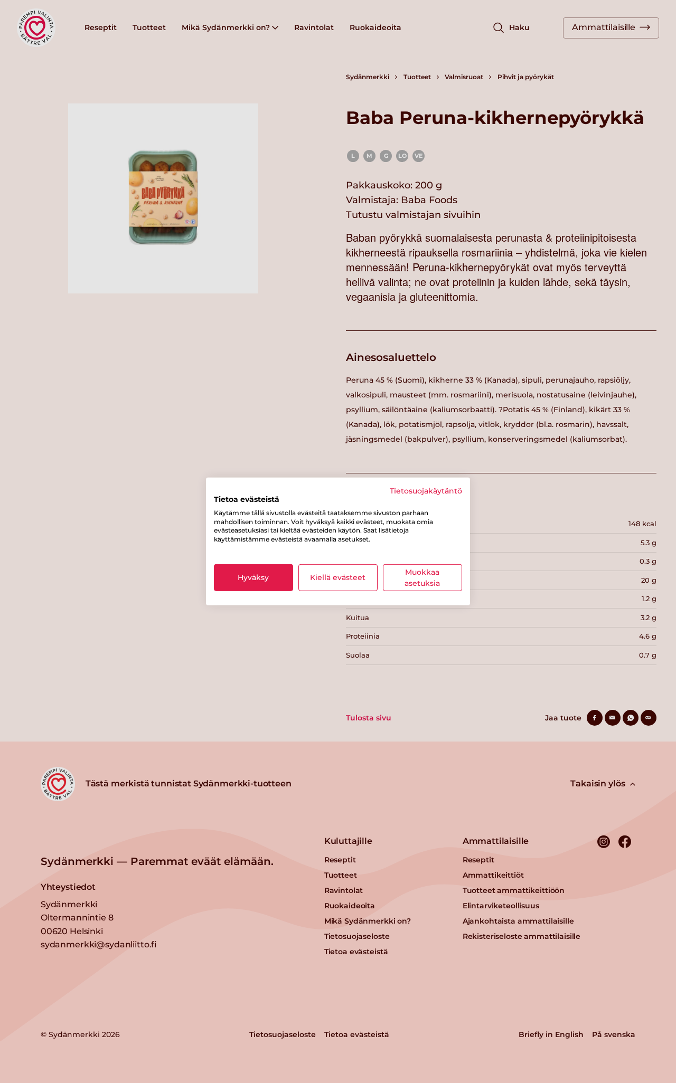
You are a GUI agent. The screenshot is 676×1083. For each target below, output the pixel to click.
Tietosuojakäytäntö (426, 491)
